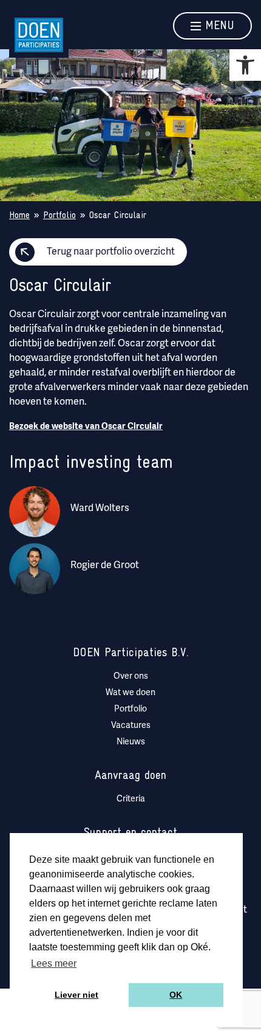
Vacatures (131, 726)
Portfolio (59, 216)
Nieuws (131, 742)
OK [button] (175, 995)
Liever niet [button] (76, 995)
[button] (245, 65)
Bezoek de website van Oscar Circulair (86, 425)
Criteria (131, 799)
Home (19, 216)
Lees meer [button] (53, 963)
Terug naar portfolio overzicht (111, 252)
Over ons (131, 676)
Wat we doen (130, 693)
